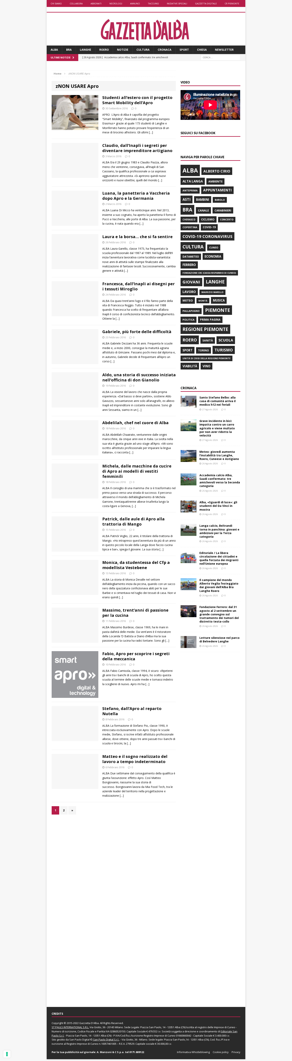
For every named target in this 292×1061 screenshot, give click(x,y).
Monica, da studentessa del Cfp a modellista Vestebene (136, 565)
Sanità (207, 340)
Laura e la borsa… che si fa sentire (137, 236)
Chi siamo (56, 3)
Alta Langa (193, 181)
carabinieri (223, 210)
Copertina (190, 227)
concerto (226, 219)
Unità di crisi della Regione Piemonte (206, 358)
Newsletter (224, 49)
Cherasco (189, 219)
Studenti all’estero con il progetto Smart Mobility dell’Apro (137, 100)
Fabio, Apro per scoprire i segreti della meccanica (136, 656)
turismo (224, 350)
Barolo (220, 200)
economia (213, 256)
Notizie (122, 49)
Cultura (143, 49)
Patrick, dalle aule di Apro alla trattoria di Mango (133, 521)
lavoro (189, 292)
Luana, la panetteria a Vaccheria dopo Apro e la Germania (136, 195)
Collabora (76, 3)
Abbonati (96, 3)
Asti (186, 199)
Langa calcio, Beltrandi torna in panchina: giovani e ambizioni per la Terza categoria (219, 531)
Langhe (85, 49)
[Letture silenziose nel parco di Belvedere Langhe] (188, 646)
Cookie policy (221, 1052)
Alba (54, 49)
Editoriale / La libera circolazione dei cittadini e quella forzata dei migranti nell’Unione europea (218, 558)
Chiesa (202, 49)
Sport (184, 49)
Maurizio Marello (212, 292)
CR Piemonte (232, 3)
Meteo (188, 300)
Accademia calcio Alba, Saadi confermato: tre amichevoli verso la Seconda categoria (219, 480)
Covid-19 (209, 227)
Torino (203, 350)
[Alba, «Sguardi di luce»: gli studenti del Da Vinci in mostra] (188, 510)
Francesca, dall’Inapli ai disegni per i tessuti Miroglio (138, 286)
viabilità (190, 366)
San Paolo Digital (79, 1039)
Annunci (135, 3)
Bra (69, 49)
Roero (104, 49)
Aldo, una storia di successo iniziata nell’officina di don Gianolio (139, 377)
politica (188, 319)
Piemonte (217, 310)
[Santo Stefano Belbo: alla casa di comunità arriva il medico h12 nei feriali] (188, 405)
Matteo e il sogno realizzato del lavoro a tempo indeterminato (134, 759)
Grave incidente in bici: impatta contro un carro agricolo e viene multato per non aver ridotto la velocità (217, 428)
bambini (202, 200)
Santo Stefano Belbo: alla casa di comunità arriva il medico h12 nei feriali (217, 401)
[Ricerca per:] (220, 57)
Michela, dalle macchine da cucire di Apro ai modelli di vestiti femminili (136, 471)
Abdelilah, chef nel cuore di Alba (135, 422)
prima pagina (210, 319)
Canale (203, 210)
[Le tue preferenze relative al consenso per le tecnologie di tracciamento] (7, 1054)
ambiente (215, 181)
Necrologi (115, 3)
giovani (191, 282)
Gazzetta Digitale (206, 3)
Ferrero (189, 265)
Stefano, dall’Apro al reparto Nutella (131, 711)
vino (206, 366)
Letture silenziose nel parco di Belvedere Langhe (219, 639)
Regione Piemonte (205, 329)
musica (219, 300)
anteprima (190, 190)
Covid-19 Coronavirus (207, 236)
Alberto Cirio (216, 171)
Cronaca (164, 49)
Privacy (236, 1052)
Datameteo (191, 256)
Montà (202, 300)
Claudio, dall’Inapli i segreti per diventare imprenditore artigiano (137, 148)
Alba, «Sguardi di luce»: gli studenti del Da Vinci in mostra (218, 505)
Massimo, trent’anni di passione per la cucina (135, 612)
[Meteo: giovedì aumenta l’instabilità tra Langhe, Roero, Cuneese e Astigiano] (188, 459)
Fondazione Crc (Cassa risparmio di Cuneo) (209, 272)
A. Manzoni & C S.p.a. (110, 1052)
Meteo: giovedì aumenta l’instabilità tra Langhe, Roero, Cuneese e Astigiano (219, 455)
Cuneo (213, 247)
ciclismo (208, 219)
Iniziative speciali (177, 3)
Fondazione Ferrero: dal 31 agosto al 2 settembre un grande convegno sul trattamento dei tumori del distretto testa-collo (219, 614)
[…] (151, 132)
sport (187, 350)
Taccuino (153, 3)
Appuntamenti (217, 190)
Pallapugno (191, 311)
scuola (226, 340)
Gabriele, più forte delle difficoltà (136, 331)
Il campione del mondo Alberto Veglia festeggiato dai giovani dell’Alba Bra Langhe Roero (218, 585)
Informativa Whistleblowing (193, 1052)
